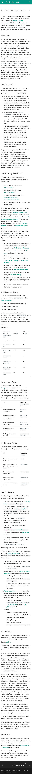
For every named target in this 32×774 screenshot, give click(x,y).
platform (8, 642)
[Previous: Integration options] (4, 764)
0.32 (17, 2)
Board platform (12, 605)
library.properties (6, 300)
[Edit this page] (30, 10)
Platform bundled (9, 591)
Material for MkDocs (12, 772)
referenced (25, 533)
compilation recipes (21, 226)
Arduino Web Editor (13, 553)
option (20, 509)
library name (18, 251)
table (20, 212)
